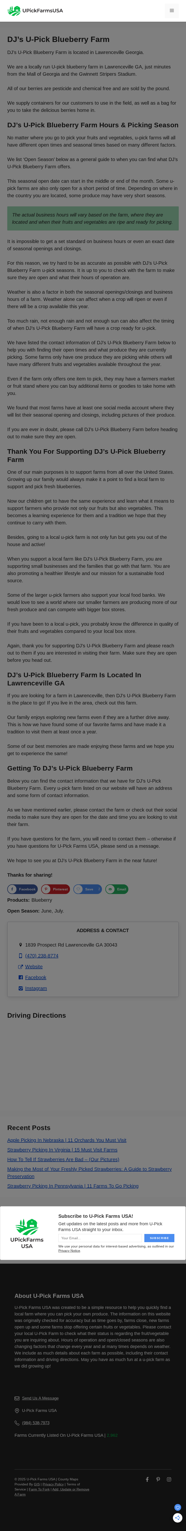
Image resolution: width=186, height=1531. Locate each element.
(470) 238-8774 (41, 955)
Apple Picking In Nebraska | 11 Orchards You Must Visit (66, 1140)
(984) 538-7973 (35, 1423)
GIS (37, 1484)
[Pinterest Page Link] (158, 1479)
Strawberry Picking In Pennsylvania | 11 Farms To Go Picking (73, 1186)
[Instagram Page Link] (169, 1479)
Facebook (35, 977)
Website (34, 966)
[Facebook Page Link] (147, 1479)
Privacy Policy (53, 1484)
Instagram (36, 988)
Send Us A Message (40, 1398)
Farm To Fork (39, 1489)
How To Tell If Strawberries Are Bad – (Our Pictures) (63, 1159)
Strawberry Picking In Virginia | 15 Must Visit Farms (62, 1149)
